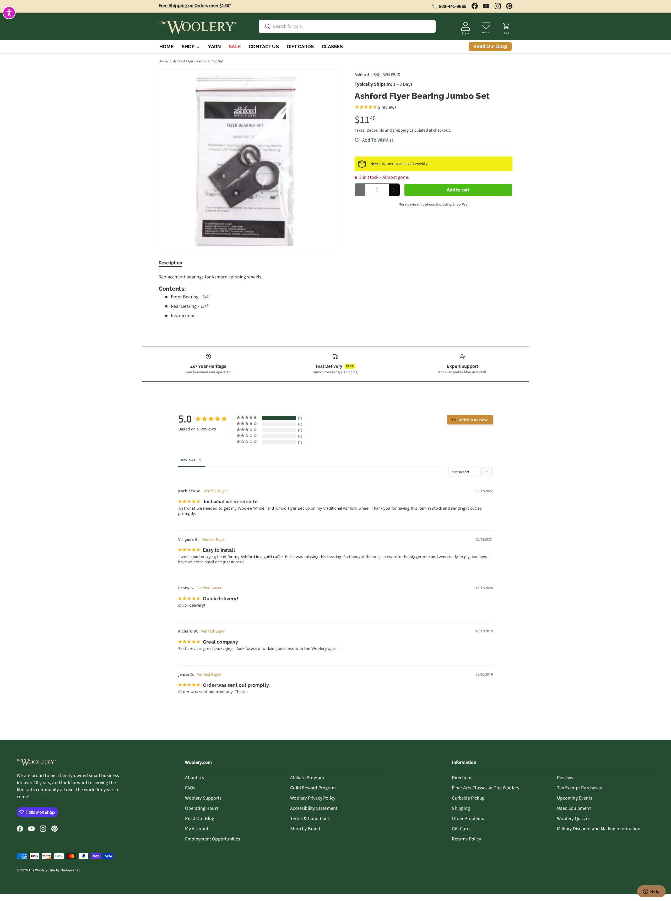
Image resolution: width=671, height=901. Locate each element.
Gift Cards (462, 829)
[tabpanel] (335, 296)
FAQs (190, 788)
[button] (506, 27)
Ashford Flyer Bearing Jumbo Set (198, 61)
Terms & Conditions (310, 818)
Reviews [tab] (188, 459)
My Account (196, 829)
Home (163, 61)
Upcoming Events (574, 798)
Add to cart (458, 190)
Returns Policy (466, 839)
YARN (214, 46)
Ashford (362, 75)
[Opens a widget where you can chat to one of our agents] (651, 891)
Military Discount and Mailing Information (598, 829)
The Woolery (38, 870)
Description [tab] (170, 263)
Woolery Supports (203, 798)
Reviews (565, 777)
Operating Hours (202, 808)
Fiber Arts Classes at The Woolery (485, 788)
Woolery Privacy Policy (312, 798)
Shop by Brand (305, 829)
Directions (462, 777)
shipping (400, 130)
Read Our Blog (199, 818)
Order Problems (468, 818)
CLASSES (332, 46)
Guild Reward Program (313, 788)
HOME (166, 46)
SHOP (188, 46)
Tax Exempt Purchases (579, 788)
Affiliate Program (307, 777)
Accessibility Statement (313, 808)
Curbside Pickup (468, 798)
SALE (235, 46)
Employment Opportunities (212, 839)
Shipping (461, 808)
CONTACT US (264, 46)
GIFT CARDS (300, 46)
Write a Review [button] (473, 419)
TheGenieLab (70, 870)
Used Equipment (574, 808)
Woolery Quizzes (574, 818)
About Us (194, 777)
